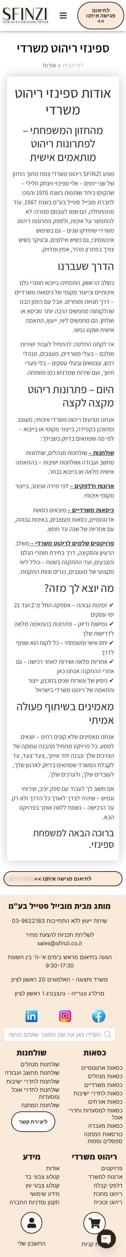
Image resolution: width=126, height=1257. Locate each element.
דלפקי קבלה (108, 1185)
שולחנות (31, 1052)
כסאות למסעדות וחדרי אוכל (95, 1114)
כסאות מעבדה (105, 1125)
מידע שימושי (44, 1193)
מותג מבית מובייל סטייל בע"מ (59, 906)
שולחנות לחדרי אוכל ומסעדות (35, 1093)
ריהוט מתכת (107, 1193)
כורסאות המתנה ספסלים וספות (103, 1138)
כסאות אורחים (105, 1101)
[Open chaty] (106, 1238)
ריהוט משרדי (94, 1156)
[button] (63, 15)
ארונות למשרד (105, 1176)
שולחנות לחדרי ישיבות (32, 1081)
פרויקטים (111, 1168)
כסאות (94, 1052)
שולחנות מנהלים (40, 1064)
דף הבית (73, 65)
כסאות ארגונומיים (101, 1067)
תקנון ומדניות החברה (34, 1202)
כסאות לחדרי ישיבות (98, 1093)
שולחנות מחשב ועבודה (32, 1072)
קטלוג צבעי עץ (42, 1185)
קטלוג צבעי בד (42, 1176)
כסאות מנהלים (105, 1076)
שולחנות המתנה (40, 1105)
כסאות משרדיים (103, 1084)
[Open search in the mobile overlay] (59, 1035)
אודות (52, 1168)
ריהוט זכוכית (108, 1202)
